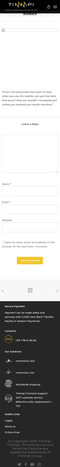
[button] (55, 6)
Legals (8, 420)
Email (6, 202)
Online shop (12, 432)
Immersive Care (25, 360)
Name (6, 184)
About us (10, 426)
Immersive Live (25, 372)
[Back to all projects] (30, 289)
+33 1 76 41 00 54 (26, 340)
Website (7, 220)
